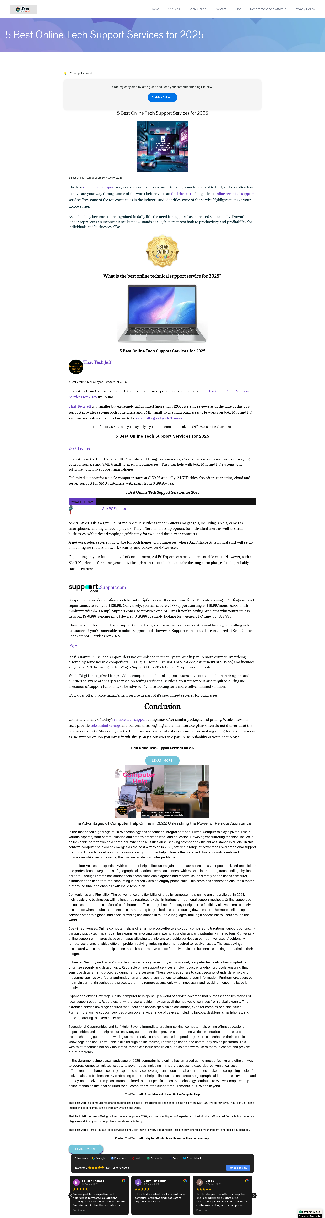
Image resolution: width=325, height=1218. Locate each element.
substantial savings (106, 725)
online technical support (234, 193)
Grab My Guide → (162, 97)
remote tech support (130, 719)
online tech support (99, 187)
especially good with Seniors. (159, 418)
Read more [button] (142, 1210)
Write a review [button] (238, 1167)
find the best (181, 193)
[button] (99, 1158)
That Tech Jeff (80, 406)
